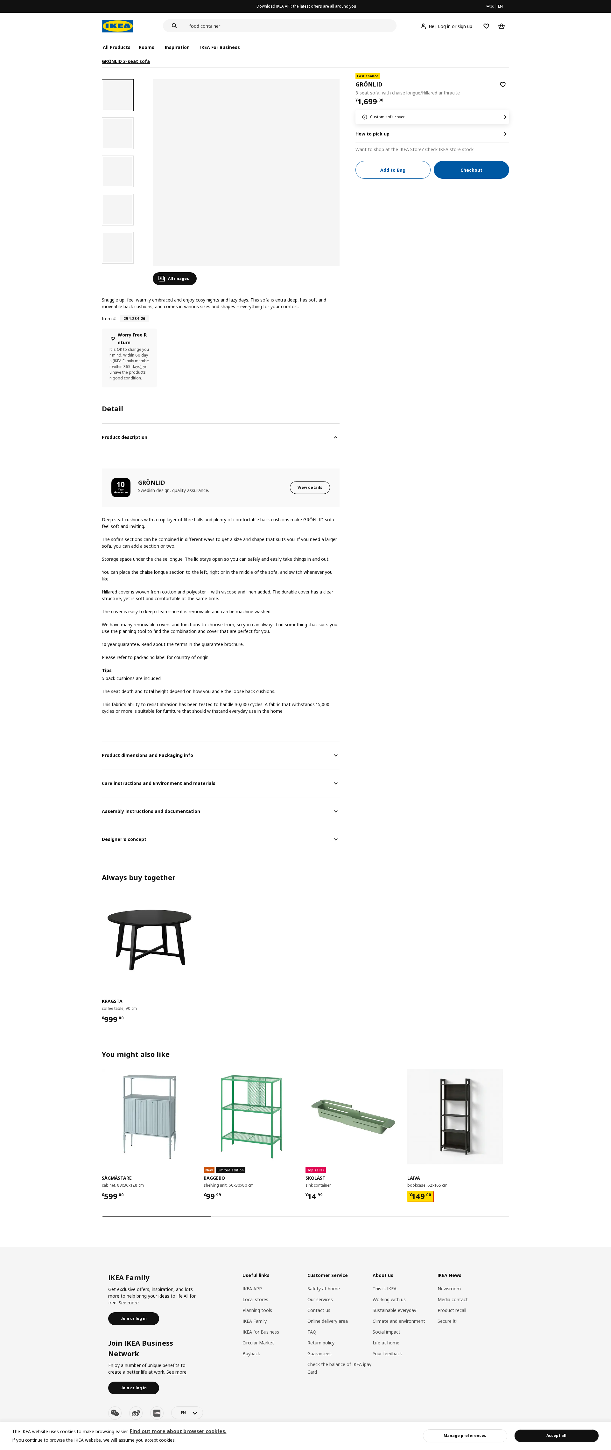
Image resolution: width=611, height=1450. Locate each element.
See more (129, 1303)
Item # (109, 319)
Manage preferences (465, 1435)
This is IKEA (385, 1289)
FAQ (311, 1332)
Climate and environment (399, 1321)
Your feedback (387, 1353)
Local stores (255, 1299)
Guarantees (319, 1353)
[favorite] (502, 84)
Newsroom (449, 1289)
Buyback (251, 1353)
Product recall (452, 1310)
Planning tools (257, 1310)
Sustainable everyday (394, 1310)
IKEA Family (254, 1321)
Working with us (389, 1299)
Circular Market (258, 1343)
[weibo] (136, 1413)
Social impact (386, 1332)
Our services (320, 1299)
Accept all (556, 1435)
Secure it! (447, 1321)
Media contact (453, 1299)
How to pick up (372, 134)
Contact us (318, 1310)
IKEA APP (252, 1289)
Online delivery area (327, 1321)
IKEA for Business (260, 1332)
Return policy (320, 1343)
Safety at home (323, 1289)
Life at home (386, 1343)
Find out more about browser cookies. (178, 1431)
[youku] (157, 1413)
